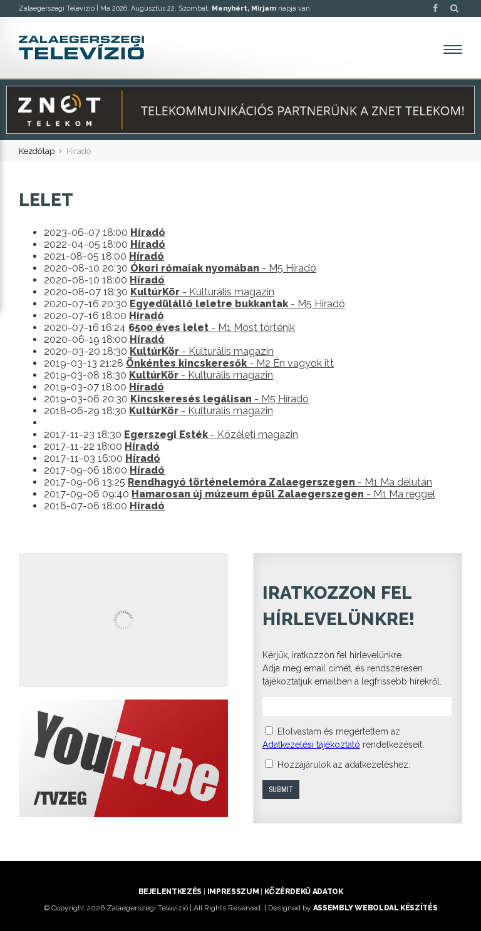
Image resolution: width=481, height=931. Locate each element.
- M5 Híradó (223, 268)
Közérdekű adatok (303, 891)
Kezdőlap (36, 151)
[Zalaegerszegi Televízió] (81, 47)
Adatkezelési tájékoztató (311, 745)
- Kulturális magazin (202, 292)
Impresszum (233, 891)
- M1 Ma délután (280, 482)
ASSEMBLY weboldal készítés (375, 907)
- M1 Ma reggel (283, 494)
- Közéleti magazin (211, 434)
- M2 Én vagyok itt (230, 363)
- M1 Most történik (211, 327)
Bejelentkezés (170, 891)
